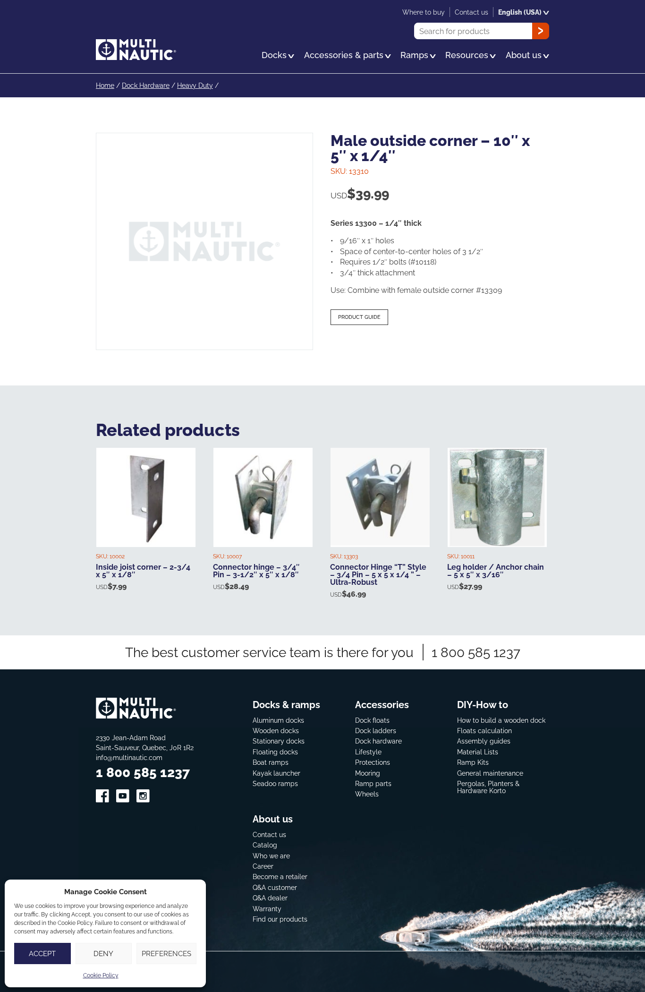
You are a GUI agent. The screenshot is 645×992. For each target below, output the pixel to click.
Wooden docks (276, 730)
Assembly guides (483, 740)
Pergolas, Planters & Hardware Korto (488, 787)
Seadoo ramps (275, 783)
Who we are (271, 855)
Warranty (267, 908)
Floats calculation (484, 730)
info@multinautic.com (129, 757)
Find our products (280, 919)
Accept (42, 953)
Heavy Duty (195, 85)
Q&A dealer (270, 897)
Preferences (166, 953)
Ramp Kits (473, 762)
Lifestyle (368, 751)
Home (105, 85)
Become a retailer (280, 876)
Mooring (367, 773)
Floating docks (275, 751)
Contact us (269, 834)
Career (263, 866)
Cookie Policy (101, 975)
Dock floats (372, 720)
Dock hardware (378, 740)
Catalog (265, 844)
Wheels (367, 793)
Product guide (359, 317)
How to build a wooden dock (501, 720)
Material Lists (477, 751)
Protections (372, 762)
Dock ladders (375, 730)
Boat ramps (271, 762)
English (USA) (520, 12)
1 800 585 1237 (476, 652)
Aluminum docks (278, 720)
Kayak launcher (276, 773)
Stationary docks (279, 740)
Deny (103, 953)
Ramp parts (373, 783)
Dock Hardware (146, 85)
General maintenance (490, 773)
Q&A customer (275, 887)
